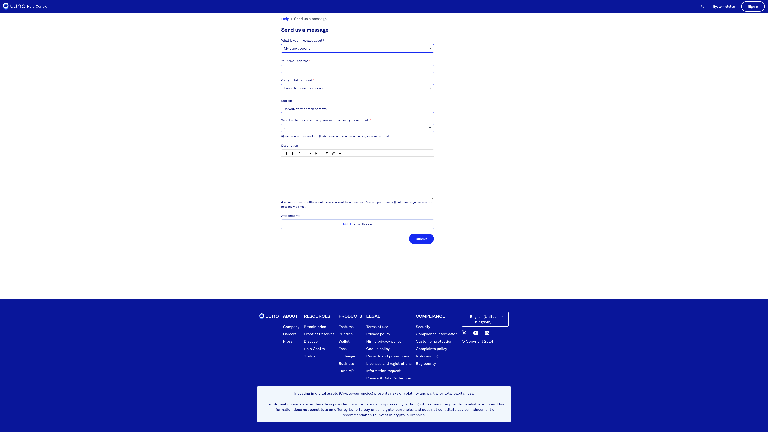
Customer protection (434, 341)
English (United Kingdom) (483, 319)
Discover (311, 341)
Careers (289, 334)
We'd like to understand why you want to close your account (325, 120)
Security (423, 326)
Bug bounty (426, 363)
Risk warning (427, 356)
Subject (286, 100)
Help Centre (314, 348)
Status (309, 356)
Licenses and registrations (389, 363)
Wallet (344, 341)
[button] (286, 153)
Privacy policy (378, 334)
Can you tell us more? (296, 80)
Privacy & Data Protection (388, 378)
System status (724, 6)
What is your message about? (302, 40)
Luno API (347, 370)
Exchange (347, 356)
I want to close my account (304, 88)
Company (291, 326)
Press (287, 341)
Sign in (753, 6)
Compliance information (437, 334)
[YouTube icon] (476, 332)
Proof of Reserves (319, 334)
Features (346, 326)
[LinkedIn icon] (487, 332)
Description (289, 145)
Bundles (346, 334)
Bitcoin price (315, 326)
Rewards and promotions (387, 356)
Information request (383, 370)
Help (285, 18)
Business (346, 363)
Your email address (294, 61)
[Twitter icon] (464, 332)
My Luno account (297, 48)
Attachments (290, 215)
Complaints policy (431, 348)
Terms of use (377, 326)
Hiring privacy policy (384, 341)
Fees (343, 348)
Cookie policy (378, 348)
